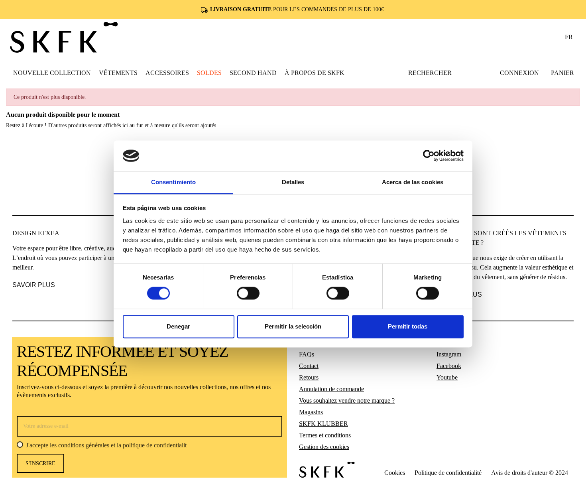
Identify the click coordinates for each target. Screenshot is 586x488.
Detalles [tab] (293, 182)
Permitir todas (407, 326)
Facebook (449, 365)
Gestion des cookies (324, 446)
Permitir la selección (293, 326)
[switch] (248, 293)
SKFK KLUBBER (323, 423)
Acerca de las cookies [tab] (412, 182)
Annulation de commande (331, 389)
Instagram (449, 354)
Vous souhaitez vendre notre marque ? (347, 400)
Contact (309, 365)
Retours (309, 377)
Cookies (394, 472)
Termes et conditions (325, 435)
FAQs (306, 354)
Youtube (447, 377)
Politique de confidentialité (448, 472)
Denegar (178, 326)
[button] (118, 73)
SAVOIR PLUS (33, 284)
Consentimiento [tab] (173, 182)
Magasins (311, 412)
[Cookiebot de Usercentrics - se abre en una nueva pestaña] (429, 156)
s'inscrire (40, 463)
